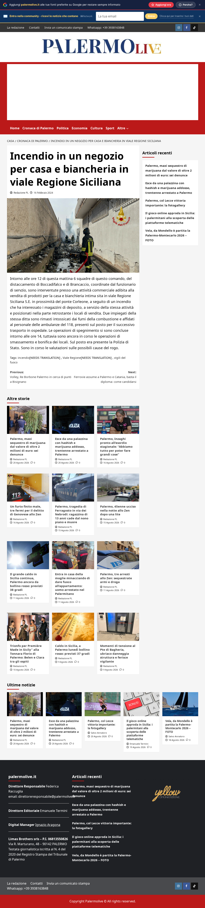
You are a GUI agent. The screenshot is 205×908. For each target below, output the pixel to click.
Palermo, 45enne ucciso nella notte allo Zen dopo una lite (118, 510)
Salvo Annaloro (99, 732)
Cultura (96, 128)
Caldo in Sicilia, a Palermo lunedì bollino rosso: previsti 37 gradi (72, 650)
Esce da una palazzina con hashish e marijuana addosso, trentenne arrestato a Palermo (71, 446)
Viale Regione (72, 358)
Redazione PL (21, 192)
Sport (110, 128)
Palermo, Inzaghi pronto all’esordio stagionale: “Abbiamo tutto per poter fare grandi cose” (116, 446)
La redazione (15, 27)
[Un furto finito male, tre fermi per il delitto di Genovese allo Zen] (28, 488)
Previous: (40, 377)
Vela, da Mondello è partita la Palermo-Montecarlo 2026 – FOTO (167, 235)
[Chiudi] (200, 5)
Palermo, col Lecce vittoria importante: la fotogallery (165, 202)
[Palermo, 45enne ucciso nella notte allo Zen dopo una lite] (118, 488)
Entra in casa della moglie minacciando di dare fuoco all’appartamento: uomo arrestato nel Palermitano (72, 584)
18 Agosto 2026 (176, 739)
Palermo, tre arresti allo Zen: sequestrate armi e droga (116, 578)
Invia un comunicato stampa (63, 27)
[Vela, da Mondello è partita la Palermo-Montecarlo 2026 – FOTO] (180, 704)
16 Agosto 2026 (111, 462)
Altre (121, 128)
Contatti (34, 27)
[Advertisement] (102, 92)
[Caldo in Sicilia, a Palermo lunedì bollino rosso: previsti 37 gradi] (73, 627)
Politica (63, 128)
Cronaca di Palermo (38, 128)
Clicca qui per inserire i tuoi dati (177, 16)
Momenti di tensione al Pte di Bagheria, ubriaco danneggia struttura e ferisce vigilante (117, 653)
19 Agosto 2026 (138, 747)
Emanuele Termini (139, 743)
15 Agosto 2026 (66, 530)
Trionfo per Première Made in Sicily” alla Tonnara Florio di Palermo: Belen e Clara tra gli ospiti (27, 653)
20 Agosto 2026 (21, 462)
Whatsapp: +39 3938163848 (105, 27)
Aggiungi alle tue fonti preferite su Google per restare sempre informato (64, 4)
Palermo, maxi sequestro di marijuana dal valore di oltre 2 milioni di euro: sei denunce (27, 446)
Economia (79, 128)
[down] (127, 128)
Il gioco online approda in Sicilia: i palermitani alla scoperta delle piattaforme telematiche (170, 218)
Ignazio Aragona (47, 825)
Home (14, 128)
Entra (151, 16)
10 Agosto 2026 (21, 669)
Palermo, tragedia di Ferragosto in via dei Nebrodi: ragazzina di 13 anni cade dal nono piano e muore (71, 514)
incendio (23, 358)
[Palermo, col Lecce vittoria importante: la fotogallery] (103, 704)
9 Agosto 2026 (65, 661)
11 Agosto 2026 (21, 597)
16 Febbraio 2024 (43, 192)
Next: (105, 377)
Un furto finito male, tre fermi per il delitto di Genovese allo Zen (27, 510)
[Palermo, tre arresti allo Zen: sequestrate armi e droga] (118, 555)
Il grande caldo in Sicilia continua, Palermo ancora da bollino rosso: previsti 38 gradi (26, 582)
